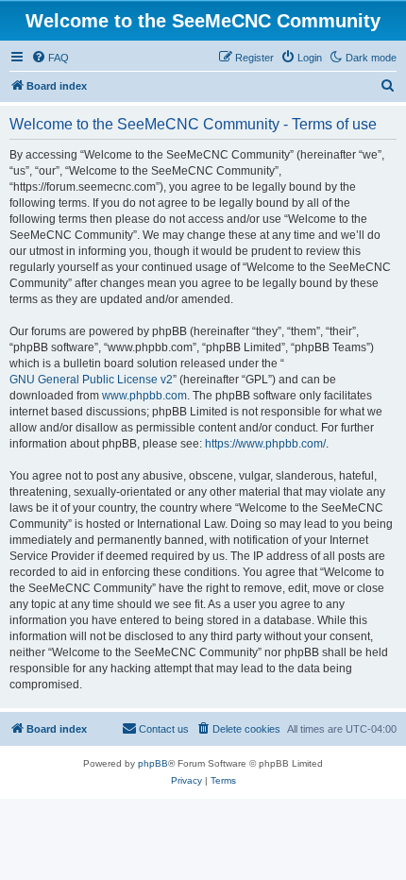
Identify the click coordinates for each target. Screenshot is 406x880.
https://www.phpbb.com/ (265, 443)
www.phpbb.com (144, 395)
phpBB (153, 763)
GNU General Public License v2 (91, 379)
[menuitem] (50, 57)
